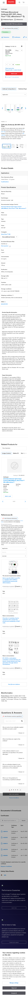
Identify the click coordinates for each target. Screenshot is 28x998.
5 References (19, 19)
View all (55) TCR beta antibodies (14, 24)
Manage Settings (14, 983)
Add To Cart (14, 73)
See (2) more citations (14, 684)
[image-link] (14, 108)
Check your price (9, 68)
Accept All (14, 993)
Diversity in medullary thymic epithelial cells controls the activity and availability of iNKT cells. (11, 620)
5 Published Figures (8, 19)
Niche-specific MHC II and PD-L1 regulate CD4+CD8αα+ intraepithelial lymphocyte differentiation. (11, 580)
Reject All (14, 988)
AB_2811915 (4, 304)
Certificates (17, 37)
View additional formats (8, 237)
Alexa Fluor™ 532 (5, 234)
